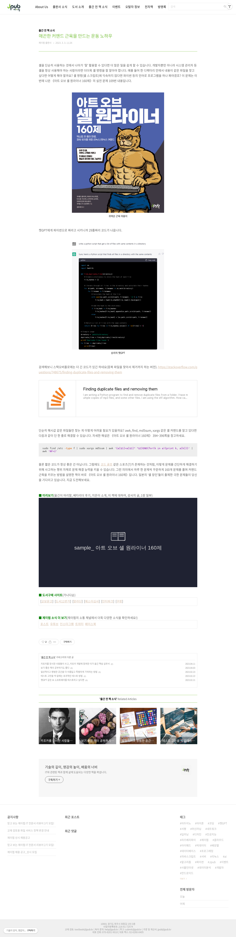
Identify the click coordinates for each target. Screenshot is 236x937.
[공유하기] (50, 642)
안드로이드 (187, 873)
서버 (203, 856)
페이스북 (90, 624)
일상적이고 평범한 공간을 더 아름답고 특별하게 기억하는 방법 (69, 672)
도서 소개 (78, 6)
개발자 (220, 867)
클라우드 (219, 840)
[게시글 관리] (54, 642)
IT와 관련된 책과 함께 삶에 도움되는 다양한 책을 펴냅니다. (76, 772)
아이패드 (186, 845)
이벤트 (116, 6)
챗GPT (223, 823)
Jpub (212, 862)
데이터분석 (205, 867)
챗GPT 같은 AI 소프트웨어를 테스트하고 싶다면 (62, 680)
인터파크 (107, 601)
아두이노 (186, 823)
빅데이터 (201, 845)
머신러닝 (196, 829)
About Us (41, 6)
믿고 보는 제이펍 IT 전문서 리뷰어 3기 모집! (30, 823)
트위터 (79, 624)
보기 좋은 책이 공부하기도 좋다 (55, 667)
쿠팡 (119, 601)
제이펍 (205, 840)
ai (225, 856)
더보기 (182, 878)
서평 (183, 829)
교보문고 (46, 601)
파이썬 (200, 862)
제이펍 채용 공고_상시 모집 (22, 852)
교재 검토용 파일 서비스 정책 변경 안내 (28, 830)
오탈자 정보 (132, 6)
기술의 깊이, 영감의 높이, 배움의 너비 (71, 767)
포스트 (44, 624)
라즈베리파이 (188, 840)
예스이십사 (92, 601)
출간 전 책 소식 (98, 6)
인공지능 (211, 834)
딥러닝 (185, 834)
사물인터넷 (187, 867)
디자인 (197, 834)
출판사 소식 (60, 6)
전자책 (149, 6)
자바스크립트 (188, 856)
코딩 (211, 823)
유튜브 (54, 624)
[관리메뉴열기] (229, 6)
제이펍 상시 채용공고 (18, 837)
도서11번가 (63, 601)
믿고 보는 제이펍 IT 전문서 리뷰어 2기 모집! (30, 845)
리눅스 (215, 856)
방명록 (162, 6)
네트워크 (211, 829)
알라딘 (77, 601)
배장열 (215, 845)
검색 (224, 6)
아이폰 (200, 823)
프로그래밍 (207, 851)
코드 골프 (106, 464)
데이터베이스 (188, 851)
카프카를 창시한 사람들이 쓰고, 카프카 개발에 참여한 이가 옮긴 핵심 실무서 (75, 663)
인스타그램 (67, 624)
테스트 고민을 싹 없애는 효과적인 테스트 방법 (62, 676)
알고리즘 (186, 862)
